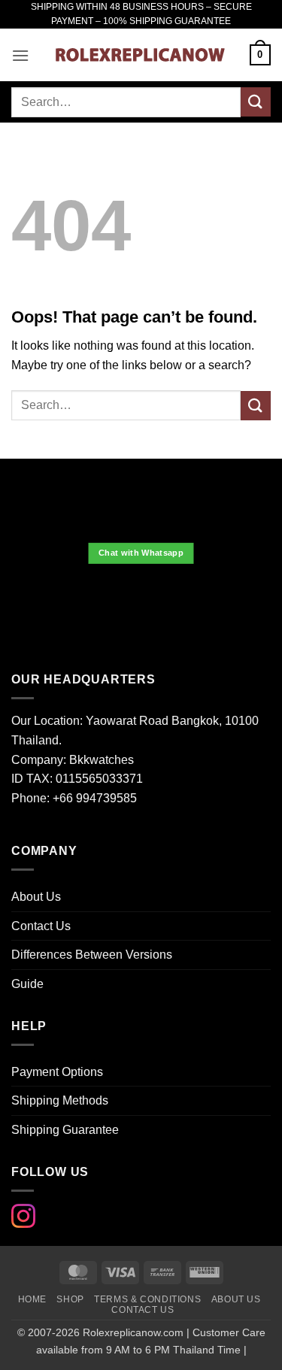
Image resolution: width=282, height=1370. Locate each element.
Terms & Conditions (147, 1299)
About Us (36, 896)
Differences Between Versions (91, 954)
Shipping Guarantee (65, 1129)
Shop (69, 1299)
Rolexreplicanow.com (133, 1332)
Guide (27, 983)
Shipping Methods (59, 1100)
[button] (20, 55)
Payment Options (57, 1071)
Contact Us (41, 926)
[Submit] (256, 102)
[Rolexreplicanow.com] (139, 55)
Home (32, 1299)
